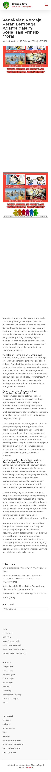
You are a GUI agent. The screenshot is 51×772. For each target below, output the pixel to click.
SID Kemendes (9, 728)
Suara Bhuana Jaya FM (12, 740)
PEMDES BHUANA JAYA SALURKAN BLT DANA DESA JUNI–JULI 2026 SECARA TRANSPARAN (22, 578)
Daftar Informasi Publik (12, 645)
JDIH (4, 732)
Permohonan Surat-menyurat (15, 653)
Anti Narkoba (8, 683)
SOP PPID (7, 637)
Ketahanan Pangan (10, 699)
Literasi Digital (8, 679)
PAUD (5, 703)
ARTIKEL (42, 41)
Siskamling (7, 691)
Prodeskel (7, 720)
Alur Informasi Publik (11, 641)
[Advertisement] (25, 105)
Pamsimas (7, 687)
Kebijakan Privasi (9, 752)
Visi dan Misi (8, 633)
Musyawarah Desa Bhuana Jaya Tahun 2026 (24, 593)
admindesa (12, 41)
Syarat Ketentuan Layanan (13, 744)
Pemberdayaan (9, 675)
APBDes (6, 736)
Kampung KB (8, 667)
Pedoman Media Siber (12, 748)
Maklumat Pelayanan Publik (14, 649)
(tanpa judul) (9, 597)
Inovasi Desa (8, 671)
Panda (30, 767)
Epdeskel (6, 724)
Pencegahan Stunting (12, 695)
